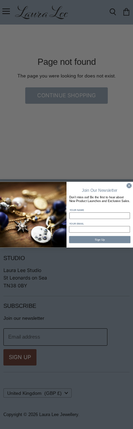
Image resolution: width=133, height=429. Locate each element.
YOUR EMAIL (76, 223)
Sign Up (100, 239)
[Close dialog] (129, 185)
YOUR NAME (77, 210)
